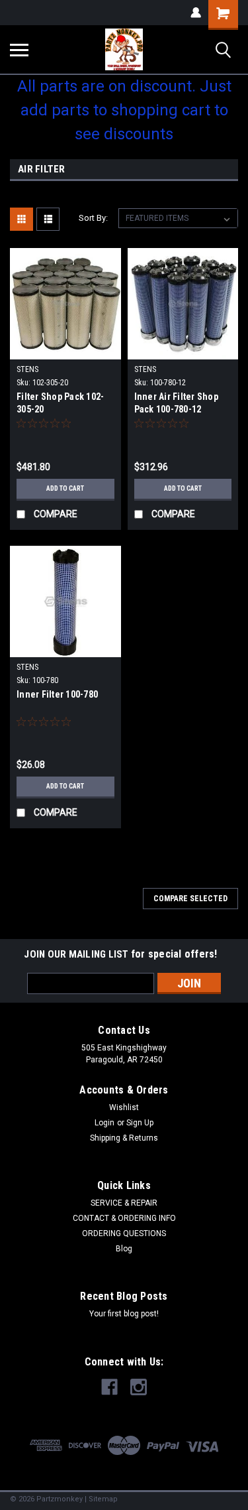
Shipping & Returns (124, 1138)
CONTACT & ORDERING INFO (124, 1218)
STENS (27, 369)
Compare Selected (190, 898)
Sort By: (93, 218)
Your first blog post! (124, 1313)
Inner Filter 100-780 (57, 694)
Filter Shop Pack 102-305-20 (60, 402)
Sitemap (103, 1499)
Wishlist (124, 1107)
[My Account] (195, 12)
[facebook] (109, 1387)
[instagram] (138, 1387)
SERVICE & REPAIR (124, 1203)
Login (104, 1122)
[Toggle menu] (19, 49)
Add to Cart (65, 488)
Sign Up (139, 1122)
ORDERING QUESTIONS (124, 1233)
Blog (124, 1248)
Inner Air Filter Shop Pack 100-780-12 (176, 402)
